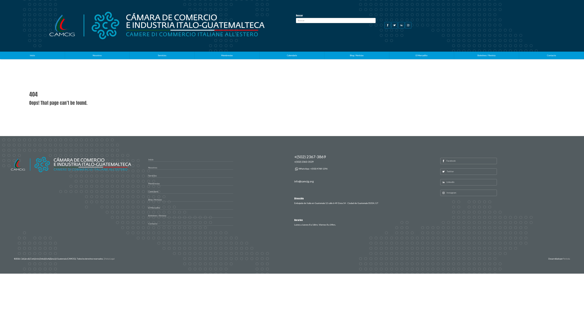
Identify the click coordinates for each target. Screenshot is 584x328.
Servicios (162, 55)
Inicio (32, 55)
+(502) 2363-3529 (304, 161)
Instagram (451, 192)
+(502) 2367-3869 (310, 156)
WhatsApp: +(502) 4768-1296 (313, 168)
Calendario (292, 55)
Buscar (299, 15)
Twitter (450, 171)
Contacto (551, 55)
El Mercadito (422, 55)
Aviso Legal (110, 259)
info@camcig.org (304, 181)
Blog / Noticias (357, 55)
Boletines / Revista (486, 55)
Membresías (227, 55)
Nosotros (97, 55)
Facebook (451, 160)
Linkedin (450, 182)
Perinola (566, 259)
